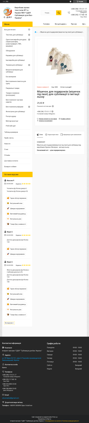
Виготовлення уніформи (14, 107)
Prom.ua (54, 417)
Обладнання (10, 51)
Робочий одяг (11, 126)
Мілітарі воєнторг (12, 121)
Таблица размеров (11, 132)
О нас (6, 149)
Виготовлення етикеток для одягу (16, 82)
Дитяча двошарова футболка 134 (17, 241)
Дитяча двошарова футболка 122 (17, 276)
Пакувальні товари (12, 88)
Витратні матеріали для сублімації (14, 71)
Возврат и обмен (10, 166)
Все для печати (9, 30)
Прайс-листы (9, 138)
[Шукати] (58, 12)
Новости (7, 144)
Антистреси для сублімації (15, 111)
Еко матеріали (11, 77)
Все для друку (60, 24)
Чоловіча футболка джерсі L (17, 188)
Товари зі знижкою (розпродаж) (12, 94)
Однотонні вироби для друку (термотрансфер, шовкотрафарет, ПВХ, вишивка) (16, 43)
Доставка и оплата (11, 161)
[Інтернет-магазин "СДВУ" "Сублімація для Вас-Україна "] (7, 12)
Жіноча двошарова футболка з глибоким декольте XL (18, 271)
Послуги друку (11, 116)
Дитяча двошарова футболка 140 (17, 281)
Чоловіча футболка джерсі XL (17, 191)
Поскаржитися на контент (53, 421)
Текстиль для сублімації (14, 35)
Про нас (74, 24)
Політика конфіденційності (70, 421)
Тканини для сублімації (14, 65)
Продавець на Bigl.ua (44, 419)
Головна (46, 24)
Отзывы (7, 155)
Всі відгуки (9, 323)
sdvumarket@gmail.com (10, 398)
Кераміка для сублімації (14, 55)
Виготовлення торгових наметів (14, 101)
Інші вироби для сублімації (15, 60)
